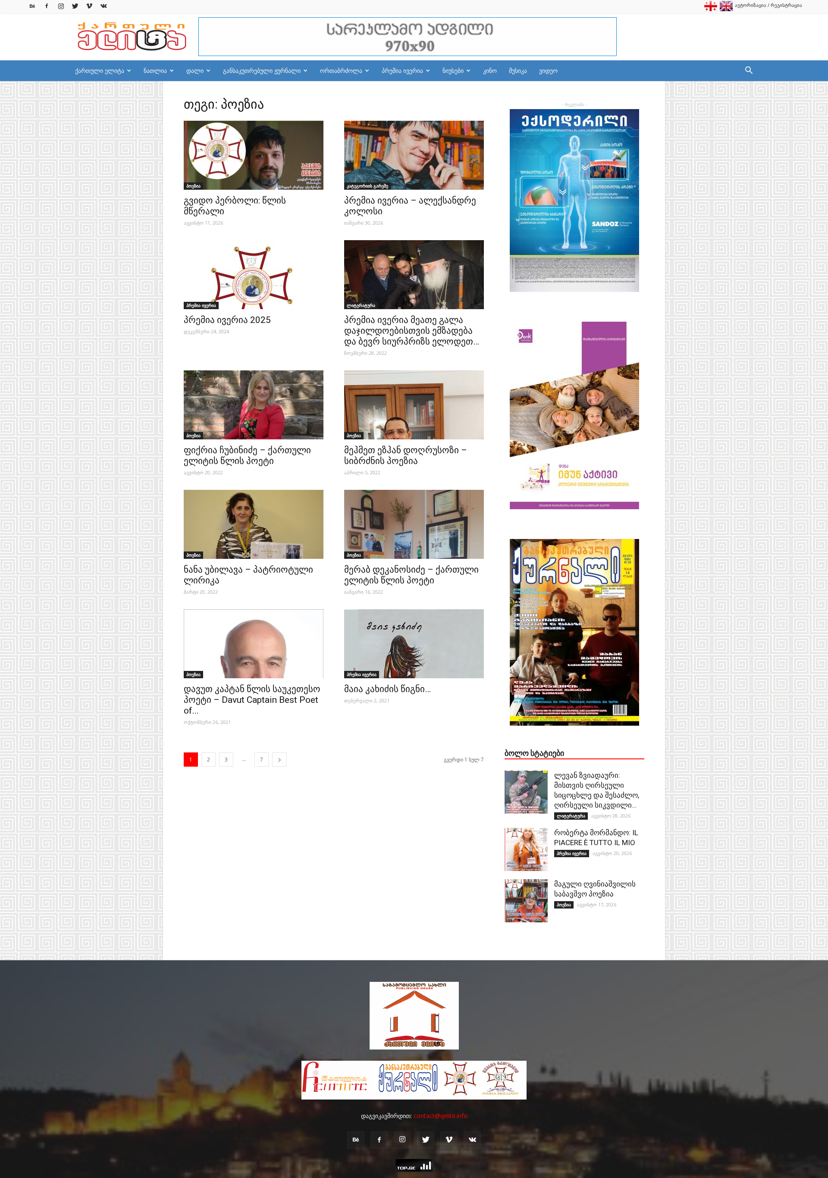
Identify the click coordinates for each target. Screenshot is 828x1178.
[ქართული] (710, 9)
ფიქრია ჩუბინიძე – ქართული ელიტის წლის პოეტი (247, 455)
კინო (490, 70)
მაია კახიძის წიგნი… (387, 689)
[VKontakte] (103, 6)
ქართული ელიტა (99, 70)
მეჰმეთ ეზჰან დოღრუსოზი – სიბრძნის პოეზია (405, 455)
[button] (748, 71)
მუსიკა (518, 70)
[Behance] (32, 6)
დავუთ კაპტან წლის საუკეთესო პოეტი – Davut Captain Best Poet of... (252, 700)
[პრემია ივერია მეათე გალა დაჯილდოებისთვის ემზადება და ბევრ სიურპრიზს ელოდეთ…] (414, 274)
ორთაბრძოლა (341, 70)
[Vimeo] (89, 6)
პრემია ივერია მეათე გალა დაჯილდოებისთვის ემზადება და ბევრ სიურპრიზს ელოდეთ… (411, 331)
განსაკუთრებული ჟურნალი (262, 70)
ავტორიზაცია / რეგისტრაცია (768, 5)
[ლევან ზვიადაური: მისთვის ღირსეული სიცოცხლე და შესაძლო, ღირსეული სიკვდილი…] (526, 792)
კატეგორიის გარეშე (367, 186)
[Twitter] (75, 6)
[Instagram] (60, 6)
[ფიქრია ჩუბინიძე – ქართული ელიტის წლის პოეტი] (253, 404)
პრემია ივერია (402, 70)
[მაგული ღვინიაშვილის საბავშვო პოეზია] (526, 900)
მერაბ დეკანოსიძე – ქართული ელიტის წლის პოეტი (411, 575)
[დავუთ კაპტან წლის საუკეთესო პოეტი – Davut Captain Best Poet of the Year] (253, 643)
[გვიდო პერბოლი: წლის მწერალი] (253, 155)
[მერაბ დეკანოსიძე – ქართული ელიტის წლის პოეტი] (414, 524)
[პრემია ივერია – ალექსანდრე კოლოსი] (414, 155)
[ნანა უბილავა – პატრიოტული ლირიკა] (253, 524)
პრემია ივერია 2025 (227, 320)
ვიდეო (548, 70)
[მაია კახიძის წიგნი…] (414, 643)
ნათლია (155, 70)
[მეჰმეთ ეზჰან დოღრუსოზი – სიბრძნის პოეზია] (414, 404)
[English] (726, 9)
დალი (195, 70)
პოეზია (193, 186)
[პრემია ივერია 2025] (253, 274)
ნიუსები (453, 70)
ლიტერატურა (361, 305)
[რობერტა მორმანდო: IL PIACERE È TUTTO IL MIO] (526, 849)
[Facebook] (46, 6)
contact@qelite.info (440, 1116)
